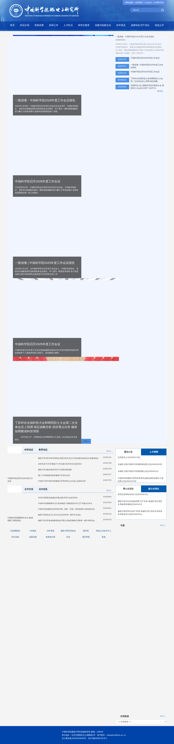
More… (163, 525)
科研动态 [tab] (28, 449)
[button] (39, 26)
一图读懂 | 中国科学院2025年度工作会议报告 (146, 66)
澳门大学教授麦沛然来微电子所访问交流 (54, 475)
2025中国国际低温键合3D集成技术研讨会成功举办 (58, 498)
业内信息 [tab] (43, 489)
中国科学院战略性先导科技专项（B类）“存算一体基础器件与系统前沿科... (67, 509)
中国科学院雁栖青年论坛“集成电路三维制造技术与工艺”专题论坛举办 (65, 503)
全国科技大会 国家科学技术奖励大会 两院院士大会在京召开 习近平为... (147, 86)
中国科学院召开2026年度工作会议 (37, 181)
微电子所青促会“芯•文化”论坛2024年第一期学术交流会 (59, 515)
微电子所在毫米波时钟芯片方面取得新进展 (55, 470)
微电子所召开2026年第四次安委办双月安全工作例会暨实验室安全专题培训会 (68, 458)
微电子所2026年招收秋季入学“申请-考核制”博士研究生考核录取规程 (140, 498)
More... (110, 451)
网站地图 (129, 2)
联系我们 (139, 2)
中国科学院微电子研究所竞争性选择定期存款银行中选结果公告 (140, 474)
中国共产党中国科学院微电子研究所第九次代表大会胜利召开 (62, 481)
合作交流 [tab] (28, 489)
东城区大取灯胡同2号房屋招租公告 (138, 466)
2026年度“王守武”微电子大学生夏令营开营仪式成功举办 (60, 464)
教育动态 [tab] (43, 449)
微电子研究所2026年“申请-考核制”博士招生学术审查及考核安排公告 (140, 508)
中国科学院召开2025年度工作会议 (145, 72)
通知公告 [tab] (128, 452)
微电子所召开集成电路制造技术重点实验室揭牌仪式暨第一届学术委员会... (67, 520)
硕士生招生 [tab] (153, 489)
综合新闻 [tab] (14, 449)
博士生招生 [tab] (128, 489)
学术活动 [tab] (14, 489)
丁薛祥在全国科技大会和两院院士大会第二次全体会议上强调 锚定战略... (146, 79)
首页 (12, 25)
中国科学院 (159, 2)
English (149, 2)
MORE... (160, 91)
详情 (85, 441)
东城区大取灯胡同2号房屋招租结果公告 (140, 459)
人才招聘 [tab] (153, 452)
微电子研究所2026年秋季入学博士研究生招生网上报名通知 (140, 518)
